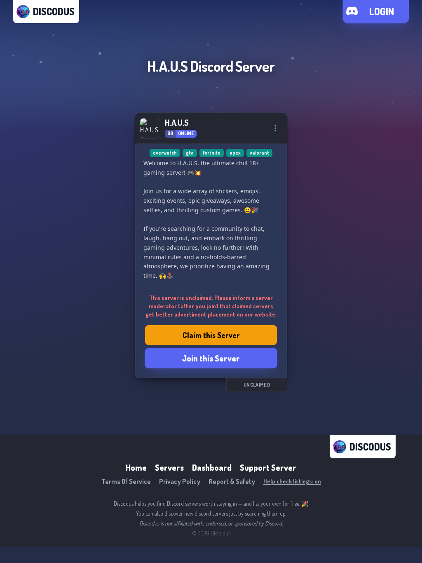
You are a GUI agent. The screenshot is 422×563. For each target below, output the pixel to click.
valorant (259, 153)
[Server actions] (275, 128)
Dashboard (212, 467)
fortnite (211, 153)
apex (235, 153)
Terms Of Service (126, 481)
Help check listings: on (292, 481)
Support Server (268, 467)
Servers (169, 467)
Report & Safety (232, 481)
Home (136, 467)
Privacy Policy (179, 481)
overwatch (165, 153)
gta (190, 153)
